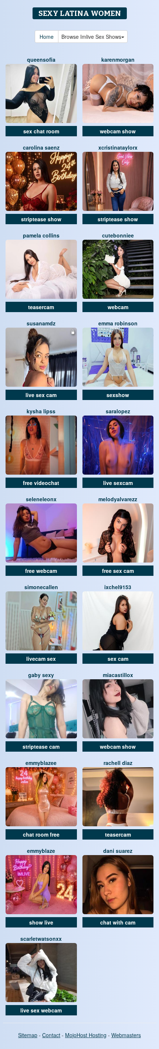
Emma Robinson (118, 323)
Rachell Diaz (118, 762)
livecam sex (41, 658)
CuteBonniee (118, 235)
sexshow (117, 395)
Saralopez (118, 411)
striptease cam (41, 746)
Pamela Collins (41, 235)
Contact (51, 1035)
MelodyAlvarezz (117, 499)
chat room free (41, 834)
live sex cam (41, 395)
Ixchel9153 (117, 587)
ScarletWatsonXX (41, 938)
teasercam (41, 307)
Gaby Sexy (41, 675)
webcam (118, 307)
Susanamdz (41, 323)
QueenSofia (41, 59)
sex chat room (41, 131)
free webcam (41, 570)
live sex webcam (41, 1010)
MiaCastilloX (118, 675)
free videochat (41, 482)
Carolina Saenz (41, 147)
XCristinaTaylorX (118, 147)
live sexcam (118, 482)
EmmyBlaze (41, 850)
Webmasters (126, 1035)
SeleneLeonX (41, 499)
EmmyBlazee (41, 762)
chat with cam (117, 922)
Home (47, 36)
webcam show (118, 131)
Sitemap (27, 1035)
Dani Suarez (117, 850)
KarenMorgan (118, 59)
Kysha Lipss (41, 411)
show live (41, 922)
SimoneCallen (41, 587)
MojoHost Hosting (85, 1035)
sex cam (118, 658)
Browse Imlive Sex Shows (91, 36)
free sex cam (118, 570)
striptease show (41, 219)
